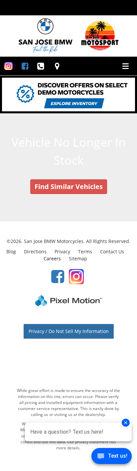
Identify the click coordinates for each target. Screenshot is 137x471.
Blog (11, 251)
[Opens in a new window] (8, 66)
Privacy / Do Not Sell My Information (69, 331)
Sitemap (78, 258)
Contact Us (112, 251)
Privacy (62, 251)
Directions (35, 251)
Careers (52, 258)
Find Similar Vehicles (69, 186)
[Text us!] (111, 457)
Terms (85, 251)
